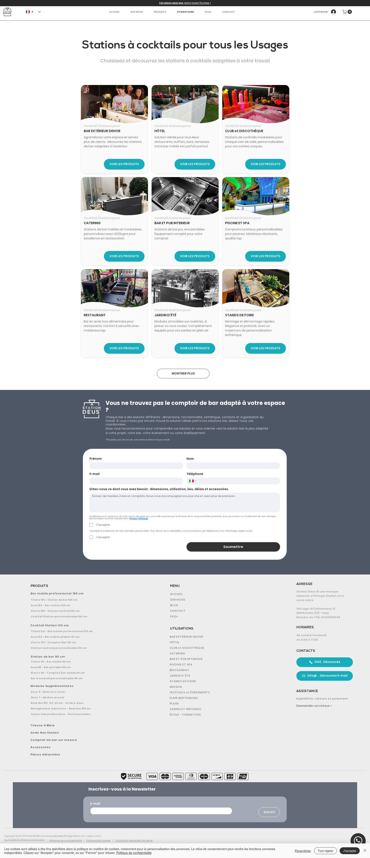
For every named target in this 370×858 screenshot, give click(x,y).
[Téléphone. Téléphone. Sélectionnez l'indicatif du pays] (193, 481)
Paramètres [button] (303, 851)
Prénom (96, 459)
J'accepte (349, 851)
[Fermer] (364, 851)
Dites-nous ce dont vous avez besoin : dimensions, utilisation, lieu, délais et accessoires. (159, 489)
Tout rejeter (325, 851)
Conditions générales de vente (133, 840)
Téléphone (194, 474)
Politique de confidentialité (65, 840)
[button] (160, 12)
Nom (190, 459)
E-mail (95, 474)
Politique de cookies (98, 840)
